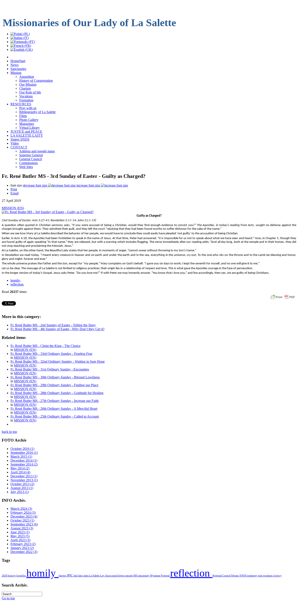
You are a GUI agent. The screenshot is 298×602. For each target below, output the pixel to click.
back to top (9, 432)
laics (81, 575)
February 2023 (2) (23, 544)
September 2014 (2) (24, 464)
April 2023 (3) (20, 540)
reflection (16, 284)
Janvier (62, 575)
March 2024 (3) (21, 508)
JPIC (70, 575)
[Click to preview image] (48, 212)
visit (260, 575)
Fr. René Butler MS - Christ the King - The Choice (45, 346)
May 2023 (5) (19, 536)
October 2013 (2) (22, 484)
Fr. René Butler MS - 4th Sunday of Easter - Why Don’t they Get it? (57, 329)
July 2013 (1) (19, 492)
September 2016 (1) (24, 452)
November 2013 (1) (24, 480)
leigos (121, 575)
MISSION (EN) (13, 208)
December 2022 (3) (23, 552)
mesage (129, 575)
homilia (21, 575)
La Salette (94, 575)
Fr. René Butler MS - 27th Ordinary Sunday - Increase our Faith (54, 401)
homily (15, 280)
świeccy (277, 575)
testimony (252, 575)
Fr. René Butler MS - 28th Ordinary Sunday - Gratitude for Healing (56, 393)
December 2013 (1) (23, 476)
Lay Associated (109, 575)
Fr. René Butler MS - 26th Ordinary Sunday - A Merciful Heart (53, 408)
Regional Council (221, 575)
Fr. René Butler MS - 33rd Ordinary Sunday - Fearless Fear (51, 353)
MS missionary (142, 575)
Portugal (165, 575)
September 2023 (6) (24, 524)
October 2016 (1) (22, 449)
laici (76, 575)
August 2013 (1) (21, 488)
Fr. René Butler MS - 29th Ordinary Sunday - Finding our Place (54, 385)
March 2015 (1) (21, 456)
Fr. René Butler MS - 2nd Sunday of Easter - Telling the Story (53, 325)
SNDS (243, 575)
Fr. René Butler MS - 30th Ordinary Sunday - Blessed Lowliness (55, 377)
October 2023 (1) (22, 520)
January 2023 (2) (22, 548)
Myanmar (155, 575)
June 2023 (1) (19, 532)
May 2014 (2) (19, 468)
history (12, 575)
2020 (5, 575)
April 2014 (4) (20, 472)
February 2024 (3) (23, 512)
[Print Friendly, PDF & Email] (282, 299)
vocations (268, 575)
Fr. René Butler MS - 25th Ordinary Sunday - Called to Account (54, 416)
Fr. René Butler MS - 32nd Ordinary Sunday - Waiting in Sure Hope (57, 361)
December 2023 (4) (23, 516)
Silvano (235, 575)
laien (86, 575)
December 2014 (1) (23, 460)
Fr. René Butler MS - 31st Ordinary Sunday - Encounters (49, 369)
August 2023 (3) (21, 528)
